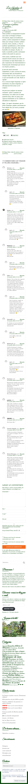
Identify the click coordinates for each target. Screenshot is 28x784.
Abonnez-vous (8, 609)
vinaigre (10, 144)
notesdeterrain (6, 755)
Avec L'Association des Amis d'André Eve (13, 651)
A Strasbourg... (14, 648)
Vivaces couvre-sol (14, 684)
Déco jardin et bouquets (11, 664)
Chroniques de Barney (13, 655)
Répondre (22, 168)
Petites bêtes (14, 675)
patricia (9, 400)
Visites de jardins (13, 683)
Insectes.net (5, 748)
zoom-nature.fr (6, 750)
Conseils (11, 139)
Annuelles (11, 646)
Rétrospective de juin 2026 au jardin (13, 699)
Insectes (20, 668)
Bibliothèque (12, 653)
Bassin (7, 653)
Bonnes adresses (21, 653)
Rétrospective (14, 681)
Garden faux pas (13, 666)
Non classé (20, 671)
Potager (22, 677)
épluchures (19, 141)
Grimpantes (15, 668)
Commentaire (5, 491)
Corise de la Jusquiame (9, 722)
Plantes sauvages (13, 677)
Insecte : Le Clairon (7, 718)
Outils (17, 673)
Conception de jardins (18, 661)
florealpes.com (6, 753)
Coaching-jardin (7, 661)
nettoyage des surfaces (7, 143)
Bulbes (5, 655)
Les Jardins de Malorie (14, 8)
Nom (3, 508)
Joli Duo (13, 670)
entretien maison (12, 141)
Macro (14, 671)
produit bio (4, 144)
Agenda (4, 646)
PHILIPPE (9, 418)
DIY (22, 663)
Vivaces (5, 684)
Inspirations (6, 670)
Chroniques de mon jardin (11, 657)
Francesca (9, 245)
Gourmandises (6, 668)
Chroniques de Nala (16, 659)
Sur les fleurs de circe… (9, 720)
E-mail (4, 514)
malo (4, 30)
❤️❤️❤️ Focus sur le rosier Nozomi (12, 705)
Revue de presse (17, 679)
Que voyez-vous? (7, 679)
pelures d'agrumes (18, 143)
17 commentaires (7, 31)
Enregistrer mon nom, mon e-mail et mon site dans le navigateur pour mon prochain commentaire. (12, 527)
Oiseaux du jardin (9, 673)
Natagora (5, 746)
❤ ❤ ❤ (20, 685)
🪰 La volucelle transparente (10, 715)
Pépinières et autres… (8, 733)
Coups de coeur (15, 663)
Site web (4, 519)
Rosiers (5, 680)
